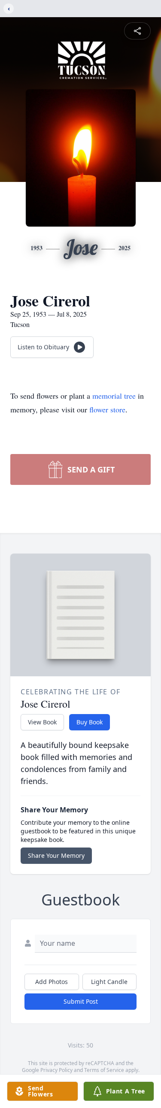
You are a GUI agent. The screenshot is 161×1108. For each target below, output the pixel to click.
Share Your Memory (56, 855)
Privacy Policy (56, 1070)
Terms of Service (104, 1070)
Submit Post (81, 1001)
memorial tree (114, 396)
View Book (42, 722)
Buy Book (89, 722)
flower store (107, 409)
